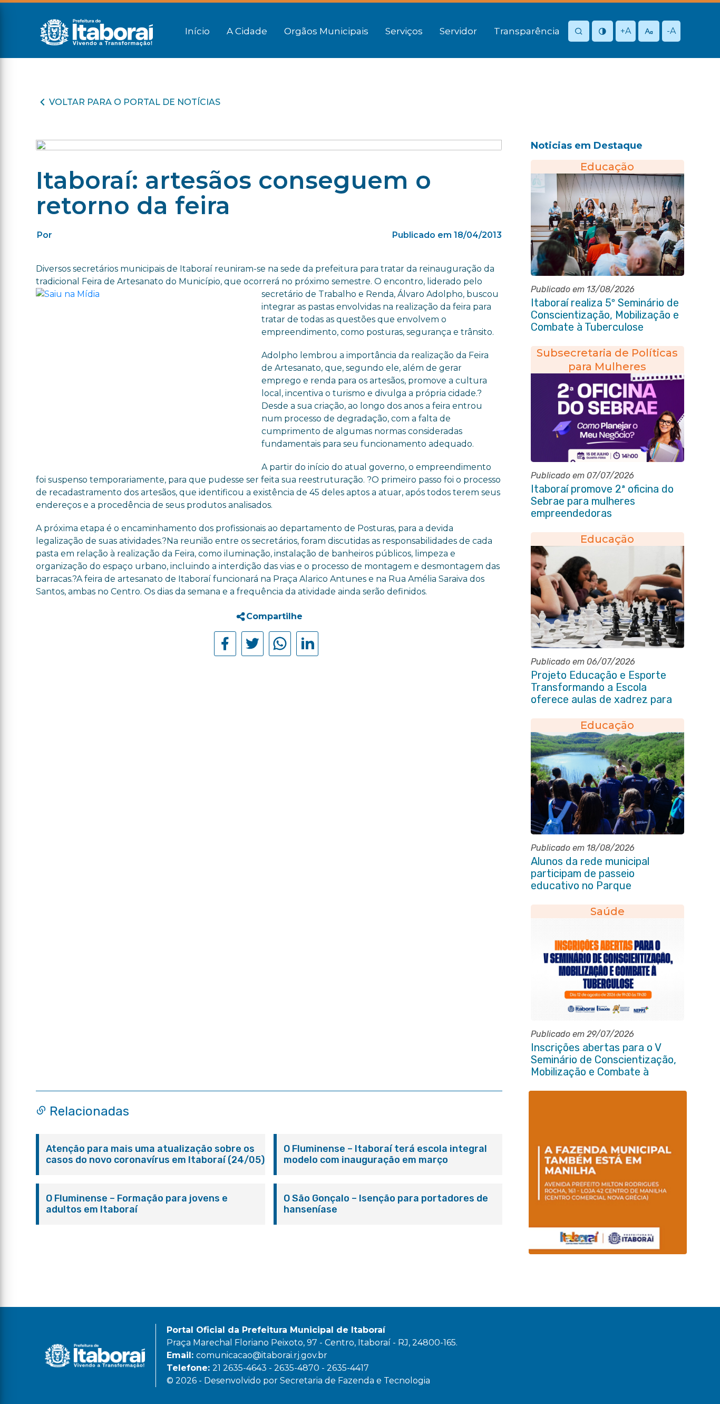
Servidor (458, 31)
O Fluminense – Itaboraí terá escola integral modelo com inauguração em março (385, 1154)
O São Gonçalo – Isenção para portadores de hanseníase (386, 1204)
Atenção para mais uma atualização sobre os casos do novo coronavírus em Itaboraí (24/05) (155, 1154)
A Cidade (247, 31)
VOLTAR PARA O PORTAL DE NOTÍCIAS (134, 102)
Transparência (527, 31)
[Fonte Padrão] (648, 32)
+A (625, 31)
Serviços (404, 31)
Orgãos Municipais (326, 31)
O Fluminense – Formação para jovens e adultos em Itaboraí (137, 1204)
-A (671, 31)
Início (197, 31)
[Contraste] (602, 32)
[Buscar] (578, 32)
